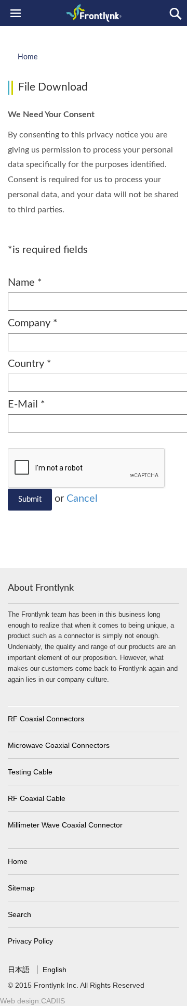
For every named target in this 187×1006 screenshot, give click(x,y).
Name (25, 282)
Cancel (82, 498)
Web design (19, 1001)
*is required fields (48, 250)
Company (33, 323)
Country (29, 364)
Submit (30, 499)
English (54, 969)
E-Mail (26, 404)
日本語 (20, 969)
